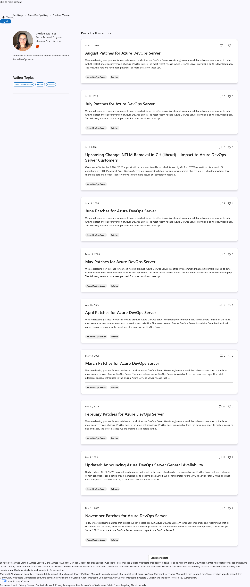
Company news (107, 577)
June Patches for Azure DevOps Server (120, 210)
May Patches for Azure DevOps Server (120, 261)
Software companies (47, 577)
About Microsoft (89, 577)
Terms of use (87, 585)
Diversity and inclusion (158, 577)
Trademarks (100, 585)
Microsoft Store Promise (50, 566)
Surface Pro (6, 562)
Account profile (186, 562)
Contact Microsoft (45, 585)
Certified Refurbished (26, 566)
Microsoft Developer (164, 573)
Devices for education (118, 566)
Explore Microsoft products (145, 562)
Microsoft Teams (99, 573)
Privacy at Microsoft (125, 577)
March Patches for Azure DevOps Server (122, 363)
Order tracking (7, 566)
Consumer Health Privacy (13, 585)
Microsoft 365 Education (174, 566)
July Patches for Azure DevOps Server (120, 103)
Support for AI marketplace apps (210, 573)
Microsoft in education (94, 566)
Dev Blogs (18, 15)
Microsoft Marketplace (24, 577)
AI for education (55, 570)
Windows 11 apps (168, 562)
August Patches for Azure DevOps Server (123, 53)
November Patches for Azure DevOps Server (126, 515)
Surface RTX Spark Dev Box (64, 562)
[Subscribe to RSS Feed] (38, 48)
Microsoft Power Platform (77, 573)
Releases (51, 84)
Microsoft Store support (226, 562)
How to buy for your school (202, 566)
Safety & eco (113, 585)
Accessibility (177, 577)
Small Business (139, 573)
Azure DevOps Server (23, 84)
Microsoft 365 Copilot (119, 573)
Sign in (5, 21)
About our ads (138, 585)
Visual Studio (65, 577)
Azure (150, 573)
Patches (40, 84)
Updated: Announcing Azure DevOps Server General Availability (144, 464)
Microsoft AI (6, 573)
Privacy (59, 585)
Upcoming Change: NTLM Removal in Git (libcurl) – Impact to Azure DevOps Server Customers (155, 157)
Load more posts (159, 557)
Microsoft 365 (55, 573)
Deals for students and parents (30, 570)
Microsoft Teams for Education (145, 566)
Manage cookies (71, 585)
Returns (243, 562)
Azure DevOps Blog (38, 15)
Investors (141, 577)
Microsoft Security (22, 573)
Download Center (204, 562)
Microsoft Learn (184, 573)
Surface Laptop (20, 562)
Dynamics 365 (40, 573)
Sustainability (190, 577)
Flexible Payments (73, 566)
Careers (76, 577)
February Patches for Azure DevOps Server (124, 414)
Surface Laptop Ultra (39, 562)
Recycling (125, 585)
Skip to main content (11, 1)
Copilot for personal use (117, 562)
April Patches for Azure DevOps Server (120, 312)
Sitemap (31, 585)
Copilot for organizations (92, 562)
